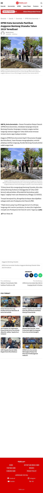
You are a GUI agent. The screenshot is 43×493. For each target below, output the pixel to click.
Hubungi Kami (10, 471)
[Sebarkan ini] (27, 275)
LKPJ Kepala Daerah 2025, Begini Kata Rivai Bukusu (9, 351)
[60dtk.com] (21, 3)
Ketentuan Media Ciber (31, 465)
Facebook (12, 478)
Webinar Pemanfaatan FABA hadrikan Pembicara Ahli (9, 283)
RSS (33, 481)
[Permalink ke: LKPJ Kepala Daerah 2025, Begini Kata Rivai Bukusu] (10, 343)
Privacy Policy (31, 471)
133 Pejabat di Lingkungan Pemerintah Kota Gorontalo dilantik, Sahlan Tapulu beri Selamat (10, 331)
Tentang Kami (11, 468)
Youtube (12, 481)
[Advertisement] (21, 99)
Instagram (32, 478)
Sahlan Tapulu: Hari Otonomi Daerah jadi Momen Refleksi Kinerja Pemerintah (31, 310)
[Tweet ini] (31, 275)
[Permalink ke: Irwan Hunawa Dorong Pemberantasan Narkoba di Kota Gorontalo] (10, 301)
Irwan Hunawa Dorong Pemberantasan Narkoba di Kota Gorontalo (10, 310)
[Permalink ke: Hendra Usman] (3, 33)
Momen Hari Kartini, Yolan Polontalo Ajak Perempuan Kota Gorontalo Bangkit (31, 330)
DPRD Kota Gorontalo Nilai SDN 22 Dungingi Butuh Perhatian (32, 283)
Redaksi (31, 468)
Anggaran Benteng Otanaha (10, 262)
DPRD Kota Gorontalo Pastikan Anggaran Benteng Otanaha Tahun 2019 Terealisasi (21, 266)
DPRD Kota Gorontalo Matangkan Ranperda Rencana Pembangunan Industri (30, 352)
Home (11, 465)
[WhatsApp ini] (40, 275)
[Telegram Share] (36, 275)
